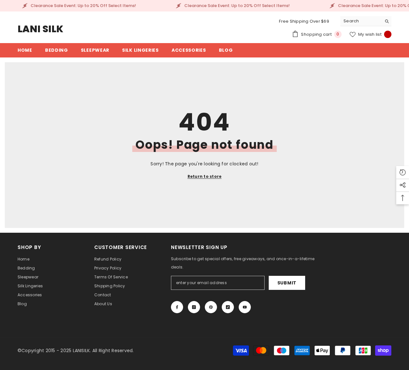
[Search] (365, 21)
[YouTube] (245, 307)
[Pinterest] (211, 307)
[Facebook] (177, 307)
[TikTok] (228, 307)
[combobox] (361, 21)
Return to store (205, 176)
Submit (287, 283)
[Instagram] (194, 307)
